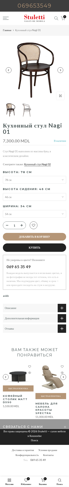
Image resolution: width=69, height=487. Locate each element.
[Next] (60, 70)
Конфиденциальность (27, 455)
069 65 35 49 (19, 266)
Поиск (34, 440)
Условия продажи (47, 450)
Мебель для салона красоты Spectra (46, 408)
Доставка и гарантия (23, 450)
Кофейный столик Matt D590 (15, 399)
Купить (34, 247)
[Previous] (9, 70)
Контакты (48, 455)
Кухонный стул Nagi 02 (37, 164)
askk (6, 295)
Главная (7, 30)
